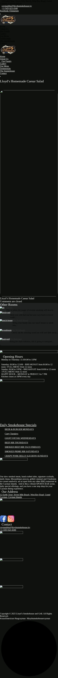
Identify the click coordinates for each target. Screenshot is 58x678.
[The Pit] (3, 309)
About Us (4, 29)
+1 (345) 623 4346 (10, 8)
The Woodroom (18, 330)
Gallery (3, 33)
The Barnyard (16, 339)
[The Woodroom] (5, 333)
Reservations (5, 78)
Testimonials (5, 38)
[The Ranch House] (6, 324)
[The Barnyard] (5, 341)
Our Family (5, 31)
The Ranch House (20, 320)
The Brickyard (16, 312)
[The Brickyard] (5, 315)
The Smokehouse (7, 41)
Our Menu (4, 36)
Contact (3, 43)
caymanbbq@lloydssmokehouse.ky (17, 6)
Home (2, 26)
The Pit (9, 308)
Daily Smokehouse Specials (18, 425)
